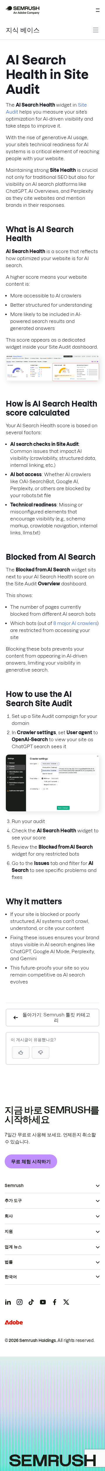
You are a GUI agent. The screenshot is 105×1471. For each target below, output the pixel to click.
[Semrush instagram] (19, 1302)
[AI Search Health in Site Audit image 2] (52, 809)
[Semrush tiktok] (31, 1302)
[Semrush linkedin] (8, 1302)
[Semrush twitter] (66, 1302)
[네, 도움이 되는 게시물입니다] (20, 1052)
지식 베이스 (23, 30)
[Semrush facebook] (54, 1302)
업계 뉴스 (13, 1246)
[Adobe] (14, 1322)
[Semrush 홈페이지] (22, 10)
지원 (9, 1231)
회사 (9, 1216)
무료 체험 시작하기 (31, 1161)
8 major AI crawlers (75, 623)
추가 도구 (13, 1200)
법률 (9, 1262)
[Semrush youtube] (43, 1302)
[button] (40, 1052)
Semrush (14, 1185)
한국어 (11, 1276)
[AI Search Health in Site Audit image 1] (52, 379)
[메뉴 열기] (97, 10)
